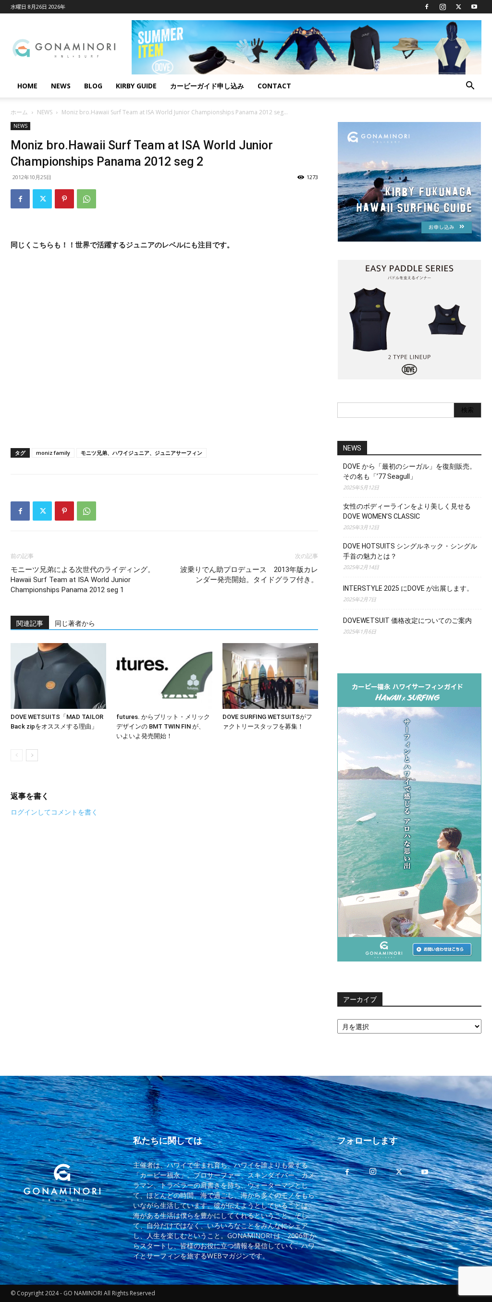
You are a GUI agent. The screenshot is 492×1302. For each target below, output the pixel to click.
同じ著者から (75, 623)
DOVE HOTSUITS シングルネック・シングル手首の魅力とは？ (410, 551)
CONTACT (274, 85)
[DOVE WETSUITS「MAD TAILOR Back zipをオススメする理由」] (58, 676)
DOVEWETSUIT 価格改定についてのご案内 (407, 620)
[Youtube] (474, 6)
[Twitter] (458, 6)
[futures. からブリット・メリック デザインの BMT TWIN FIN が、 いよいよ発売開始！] (164, 676)
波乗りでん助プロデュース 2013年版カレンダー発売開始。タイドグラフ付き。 (249, 574)
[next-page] (32, 755)
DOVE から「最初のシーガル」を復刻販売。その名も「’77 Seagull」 (409, 471)
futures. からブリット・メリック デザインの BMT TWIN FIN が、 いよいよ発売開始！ (163, 726)
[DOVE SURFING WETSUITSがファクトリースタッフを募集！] (270, 676)
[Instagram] (442, 6)
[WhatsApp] (86, 198)
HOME (27, 85)
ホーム (19, 112)
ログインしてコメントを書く (54, 812)
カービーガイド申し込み (207, 85)
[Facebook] (426, 6)
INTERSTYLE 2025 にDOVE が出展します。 (408, 588)
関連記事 (29, 623)
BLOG (93, 85)
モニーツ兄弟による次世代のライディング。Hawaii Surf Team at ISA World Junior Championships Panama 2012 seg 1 (83, 579)
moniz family (53, 452)
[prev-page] (17, 755)
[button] (469, 86)
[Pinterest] (64, 198)
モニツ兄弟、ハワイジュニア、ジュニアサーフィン (141, 452)
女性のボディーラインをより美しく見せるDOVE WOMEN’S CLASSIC (407, 511)
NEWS (61, 85)
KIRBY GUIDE (136, 85)
